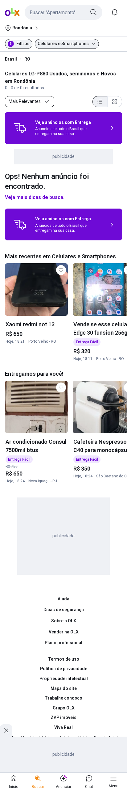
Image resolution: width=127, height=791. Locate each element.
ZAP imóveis (63, 717)
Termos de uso (63, 659)
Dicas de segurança (63, 609)
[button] (63, 12)
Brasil (11, 59)
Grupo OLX (64, 707)
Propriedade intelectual (63, 678)
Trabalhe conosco (63, 698)
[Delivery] (20, 127)
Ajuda (63, 598)
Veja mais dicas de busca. (34, 197)
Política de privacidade (63, 668)
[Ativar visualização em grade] (114, 101)
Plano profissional (63, 642)
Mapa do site (64, 688)
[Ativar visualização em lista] (99, 101)
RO (27, 59)
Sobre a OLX (63, 620)
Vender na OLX (64, 631)
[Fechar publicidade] (6, 730)
